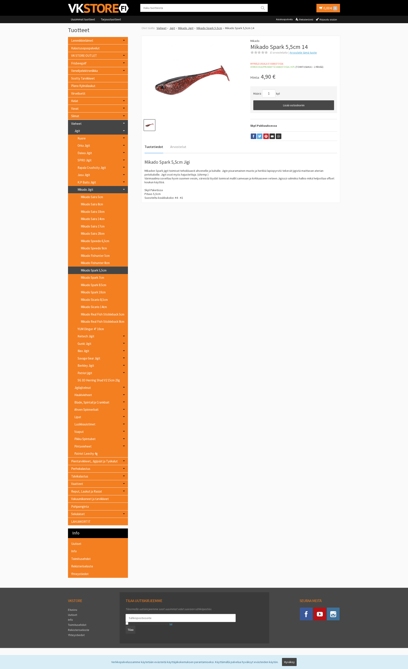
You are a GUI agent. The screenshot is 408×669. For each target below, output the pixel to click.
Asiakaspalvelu (284, 19)
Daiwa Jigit (85, 153)
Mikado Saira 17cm (93, 226)
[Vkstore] (100, 8)
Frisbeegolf (78, 63)
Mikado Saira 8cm (92, 204)
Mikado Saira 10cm (93, 212)
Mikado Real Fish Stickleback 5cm (102, 314)
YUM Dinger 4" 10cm (91, 329)
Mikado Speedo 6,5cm (95, 241)
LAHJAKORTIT (81, 522)
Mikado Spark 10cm (93, 292)
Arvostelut (178, 146)
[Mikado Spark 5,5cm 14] (192, 80)
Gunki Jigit (84, 344)
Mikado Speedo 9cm (94, 248)
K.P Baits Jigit (87, 182)
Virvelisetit (78, 93)
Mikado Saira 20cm (93, 234)
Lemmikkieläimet (82, 40)
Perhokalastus (80, 469)
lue (170, 623)
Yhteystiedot (80, 574)
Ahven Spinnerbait (86, 410)
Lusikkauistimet (84, 424)
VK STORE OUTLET (84, 56)
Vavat (75, 109)
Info (74, 551)
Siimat (75, 116)
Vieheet (76, 124)
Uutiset (76, 544)
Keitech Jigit (86, 336)
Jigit (77, 131)
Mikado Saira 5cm (92, 197)
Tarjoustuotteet (111, 19)
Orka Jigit (84, 145)
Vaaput (79, 432)
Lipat (77, 417)
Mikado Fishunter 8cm (95, 263)
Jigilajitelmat (82, 388)
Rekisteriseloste (82, 566)
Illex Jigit (83, 351)
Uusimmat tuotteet (83, 19)
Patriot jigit (85, 373)
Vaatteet (77, 484)
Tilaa (130, 630)
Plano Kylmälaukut (83, 86)
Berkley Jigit (86, 366)
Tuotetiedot (153, 146)
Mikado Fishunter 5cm (95, 256)
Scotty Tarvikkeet (83, 78)
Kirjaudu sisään (328, 19)
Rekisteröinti (306, 19)
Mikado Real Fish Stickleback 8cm (102, 322)
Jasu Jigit (84, 175)
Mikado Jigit (85, 189)
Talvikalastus (79, 476)
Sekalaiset (78, 514)
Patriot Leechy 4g (86, 454)
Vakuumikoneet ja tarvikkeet (90, 499)
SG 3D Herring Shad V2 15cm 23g (99, 380)
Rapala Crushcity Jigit (92, 168)
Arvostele (303, 52)
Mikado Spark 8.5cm (93, 285)
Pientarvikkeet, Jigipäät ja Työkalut (94, 461)
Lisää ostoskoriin (294, 105)
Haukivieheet (83, 395)
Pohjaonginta (80, 506)
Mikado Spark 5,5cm (93, 270)
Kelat (74, 101)
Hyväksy (289, 662)
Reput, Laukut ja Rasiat (86, 491)
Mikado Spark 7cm (92, 278)
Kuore (82, 138)
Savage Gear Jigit (89, 358)
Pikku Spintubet (85, 439)
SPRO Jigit (85, 160)
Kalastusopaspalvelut (85, 48)
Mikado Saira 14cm (93, 219)
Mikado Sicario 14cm (94, 307)
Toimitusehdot (81, 559)
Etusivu (72, 610)
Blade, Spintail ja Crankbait (91, 402)
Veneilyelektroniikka (84, 71)
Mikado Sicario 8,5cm (94, 300)
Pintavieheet (83, 446)
